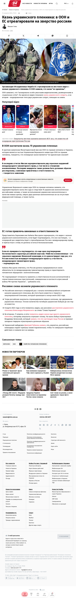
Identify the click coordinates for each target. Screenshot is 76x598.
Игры (51, 3)
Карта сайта (54, 446)
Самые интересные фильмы (37, 492)
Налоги (8, 504)
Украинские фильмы (35, 494)
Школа (54, 496)
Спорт (31, 513)
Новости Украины (40, 3)
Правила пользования (9, 452)
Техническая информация (34, 453)
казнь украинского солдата (55, 95)
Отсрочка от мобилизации (60, 476)
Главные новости (11, 466)
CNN (11, 31)
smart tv (31, 578)
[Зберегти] (67, 35)
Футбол (31, 518)
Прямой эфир (10, 471)
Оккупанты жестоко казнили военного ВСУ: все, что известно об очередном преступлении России (35, 140)
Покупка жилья (10, 518)
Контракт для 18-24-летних (60, 473)
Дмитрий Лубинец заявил (35, 325)
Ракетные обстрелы (35, 466)
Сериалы (31, 502)
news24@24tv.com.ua (10, 417)
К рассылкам (64, 536)
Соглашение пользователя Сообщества (34, 446)
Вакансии (53, 437)
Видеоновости (10, 473)
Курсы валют (10, 494)
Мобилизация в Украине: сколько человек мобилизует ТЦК (61, 480)
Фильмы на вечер (34, 497)
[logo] (15, 3)
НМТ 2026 (55, 499)
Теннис (31, 520)
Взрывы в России (34, 480)
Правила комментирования (35, 450)
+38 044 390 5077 (45, 417)
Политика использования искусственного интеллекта (35, 438)
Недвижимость (11, 513)
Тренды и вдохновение (13, 520)
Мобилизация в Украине (61, 463)
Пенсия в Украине (11, 506)
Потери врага (33, 483)
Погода (8, 478)
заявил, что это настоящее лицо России (47, 319)
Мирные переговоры (35, 471)
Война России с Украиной (38, 463)
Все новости (27, 3)
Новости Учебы (57, 489)
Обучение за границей (59, 504)
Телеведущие (6, 446)
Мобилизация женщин (59, 471)
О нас (4, 434)
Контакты (53, 434)
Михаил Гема (12, 26)
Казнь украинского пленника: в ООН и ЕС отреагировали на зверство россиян (43, 9)
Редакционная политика (10, 440)
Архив (52, 443)
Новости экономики (13, 489)
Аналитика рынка (11, 515)
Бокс (30, 515)
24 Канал (4, 9)
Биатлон (31, 523)
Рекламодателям (7, 449)
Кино (31, 489)
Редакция (5, 437)
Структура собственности (58, 440)
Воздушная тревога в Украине (38, 473)
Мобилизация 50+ (57, 468)
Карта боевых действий (36, 468)
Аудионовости (10, 476)
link (40, 425)
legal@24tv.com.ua (26, 569)
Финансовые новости (12, 497)
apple (20, 578)
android (10, 578)
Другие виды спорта (35, 525)
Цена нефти (9, 492)
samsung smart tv (42, 578)
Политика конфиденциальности (36, 434)
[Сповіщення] (72, 3)
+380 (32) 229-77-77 (15, 568)
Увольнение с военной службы (61, 466)
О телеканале (6, 443)
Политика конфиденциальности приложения (36, 442)
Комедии (31, 499)
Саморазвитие (56, 501)
